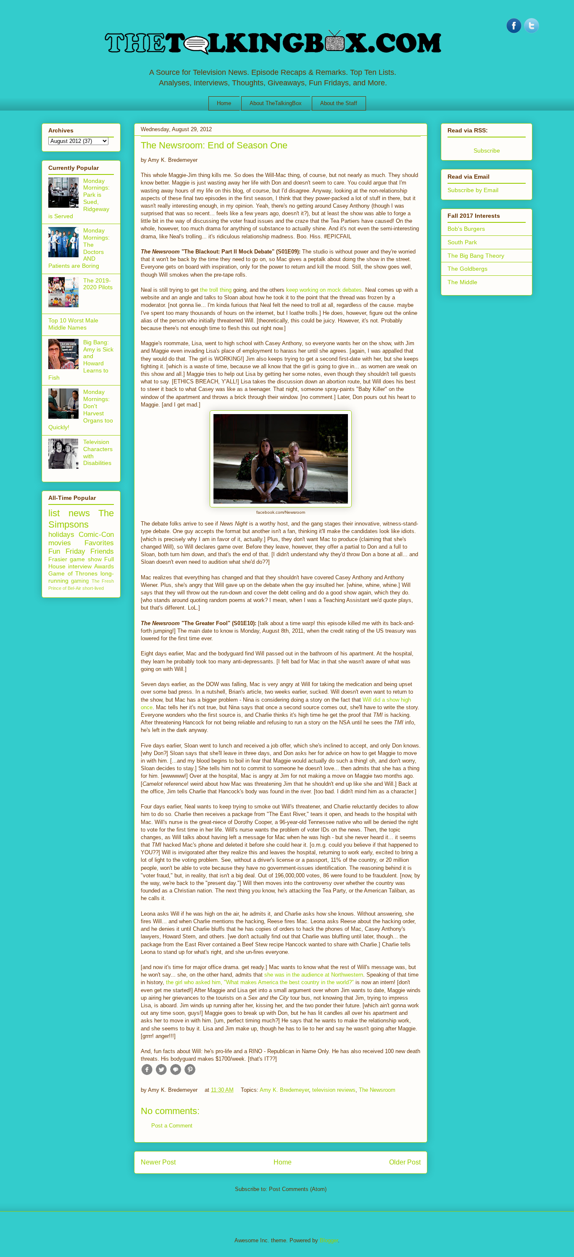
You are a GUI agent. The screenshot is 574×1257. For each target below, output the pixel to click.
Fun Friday (66, 551)
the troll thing (216, 290)
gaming (80, 581)
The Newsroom (377, 1090)
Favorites (99, 543)
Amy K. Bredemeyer (284, 1090)
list (54, 513)
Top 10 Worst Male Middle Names (73, 324)
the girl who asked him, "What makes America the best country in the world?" (260, 982)
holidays (61, 535)
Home (224, 103)
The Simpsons (81, 519)
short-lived (93, 588)
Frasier (57, 559)
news (79, 513)
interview (80, 566)
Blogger (329, 1240)
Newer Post (158, 1162)
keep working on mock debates (324, 290)
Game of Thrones (72, 573)
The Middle (462, 282)
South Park (462, 242)
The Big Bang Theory (476, 255)
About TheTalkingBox (276, 103)
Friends (102, 551)
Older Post (405, 1162)
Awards (104, 566)
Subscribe (487, 150)
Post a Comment (171, 1125)
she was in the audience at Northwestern (313, 975)
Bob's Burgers (466, 228)
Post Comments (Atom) (297, 1189)
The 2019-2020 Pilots (98, 284)
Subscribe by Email (473, 190)
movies (59, 543)
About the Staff (338, 103)
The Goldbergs (467, 268)
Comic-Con (96, 535)
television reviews (333, 1090)
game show (85, 559)
